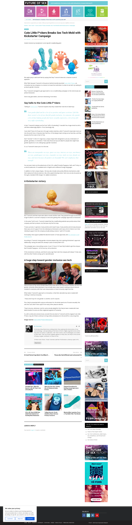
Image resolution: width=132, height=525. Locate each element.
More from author (38, 364)
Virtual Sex (28, 371)
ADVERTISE (34, 522)
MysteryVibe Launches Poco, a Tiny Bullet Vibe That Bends (72, 413)
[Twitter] (79, 326)
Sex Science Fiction (92, 440)
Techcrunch (33, 106)
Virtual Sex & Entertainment (36, 369)
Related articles (29, 364)
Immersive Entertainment (36, 371)
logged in (33, 430)
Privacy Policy (58, 522)
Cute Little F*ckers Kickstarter (43, 320)
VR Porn (27, 395)
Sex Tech (31, 25)
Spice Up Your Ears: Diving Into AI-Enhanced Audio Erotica (52, 388)
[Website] (76, 326)
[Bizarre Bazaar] (102, 11)
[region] (20, 514)
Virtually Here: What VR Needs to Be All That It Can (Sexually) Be (33, 388)
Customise (10, 518)
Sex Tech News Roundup (94, 429)
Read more (38, 343)
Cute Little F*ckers (69, 83)
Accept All (30, 518)
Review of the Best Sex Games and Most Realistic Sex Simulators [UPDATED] (98, 93)
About (29, 522)
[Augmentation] (66, 11)
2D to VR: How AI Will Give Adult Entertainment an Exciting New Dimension (32, 414)
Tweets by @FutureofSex (91, 336)
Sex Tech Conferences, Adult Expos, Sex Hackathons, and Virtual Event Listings (97, 435)
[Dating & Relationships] (90, 11)
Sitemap (52, 522)
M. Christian (27, 39)
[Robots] (54, 11)
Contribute (40, 522)
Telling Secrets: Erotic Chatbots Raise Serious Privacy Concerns (51, 414)
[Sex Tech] (78, 11)
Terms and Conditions (68, 522)
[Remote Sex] (29, 11)
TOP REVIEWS (89, 87)
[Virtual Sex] (42, 11)
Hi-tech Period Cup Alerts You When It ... (36, 355)
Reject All (20, 518)
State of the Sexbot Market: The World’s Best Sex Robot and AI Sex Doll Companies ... (98, 116)
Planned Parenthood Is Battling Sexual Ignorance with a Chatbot (71, 388)
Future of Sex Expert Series (95, 431)
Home (26, 25)
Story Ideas (47, 522)
